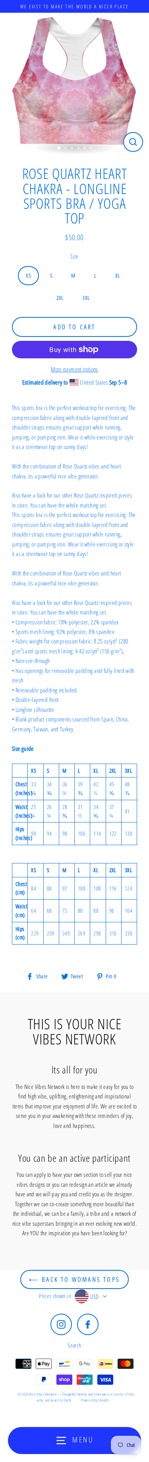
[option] (74, 83)
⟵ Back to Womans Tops (74, 1279)
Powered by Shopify (94, 1400)
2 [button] (66, 149)
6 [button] (92, 149)
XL (117, 275)
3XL (85, 297)
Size (74, 256)
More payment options (74, 369)
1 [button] (59, 148)
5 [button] (85, 149)
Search (74, 1345)
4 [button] (79, 149)
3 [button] (73, 149)
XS (28, 275)
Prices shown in (55, 1296)
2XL (60, 297)
